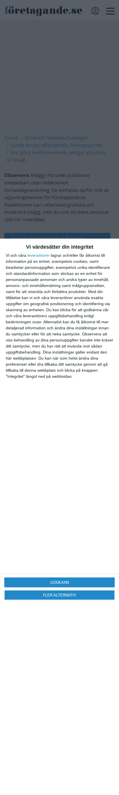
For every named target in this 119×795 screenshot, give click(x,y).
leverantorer (38, 255)
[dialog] (59, 517)
